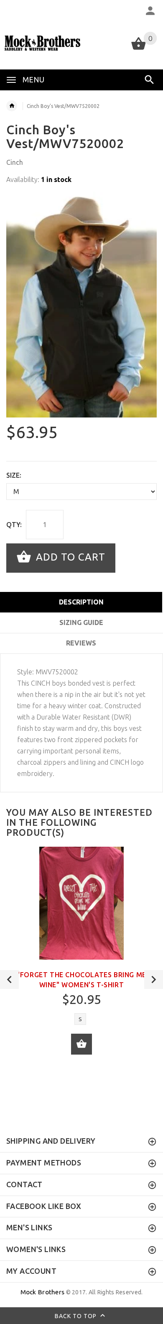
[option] (81, 304)
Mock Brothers (42, 1292)
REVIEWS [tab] (81, 643)
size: (13, 475)
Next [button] (153, 979)
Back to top (76, 1315)
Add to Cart (69, 557)
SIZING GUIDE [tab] (81, 622)
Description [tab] (81, 602)
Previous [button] (9, 979)
